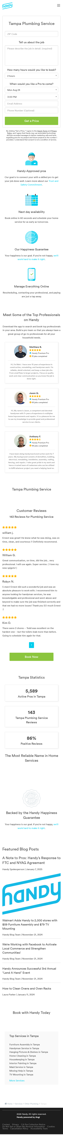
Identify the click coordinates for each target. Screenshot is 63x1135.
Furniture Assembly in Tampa (24, 1044)
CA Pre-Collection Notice (33, 1124)
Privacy (15, 1124)
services (18, 1103)
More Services (16, 1080)
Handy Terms (42, 131)
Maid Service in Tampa (21, 1067)
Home (9, 1103)
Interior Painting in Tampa (22, 1063)
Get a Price (31, 121)
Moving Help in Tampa (21, 1070)
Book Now (31, 657)
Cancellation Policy (19, 1129)
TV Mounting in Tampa (21, 1074)
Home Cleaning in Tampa (22, 1055)
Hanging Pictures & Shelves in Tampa (28, 1051)
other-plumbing (31, 1103)
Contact (6, 1124)
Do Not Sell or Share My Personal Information (23, 1126)
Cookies (51, 1126)
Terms (5, 1129)
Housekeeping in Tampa (21, 1059)
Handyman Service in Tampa (24, 1048)
